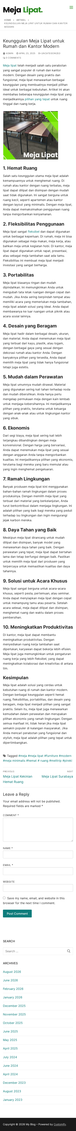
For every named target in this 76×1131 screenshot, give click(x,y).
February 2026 (13, 989)
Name (8, 848)
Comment (11, 815)
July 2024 (10, 1057)
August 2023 (12, 1091)
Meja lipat (10, 65)
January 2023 (12, 1100)
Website (9, 881)
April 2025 (10, 1048)
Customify (60, 1124)
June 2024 (10, 1065)
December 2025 (14, 1006)
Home (7, 20)
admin (9, 53)
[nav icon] (71, 7)
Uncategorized (50, 53)
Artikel (21, 20)
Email (8, 865)
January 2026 (12, 997)
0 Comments (13, 57)
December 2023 (14, 1083)
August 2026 (12, 972)
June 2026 (10, 980)
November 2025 (14, 1014)
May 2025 (10, 1040)
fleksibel (33, 231)
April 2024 (10, 1074)
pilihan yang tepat (37, 99)
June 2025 (10, 1031)
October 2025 (13, 1023)
